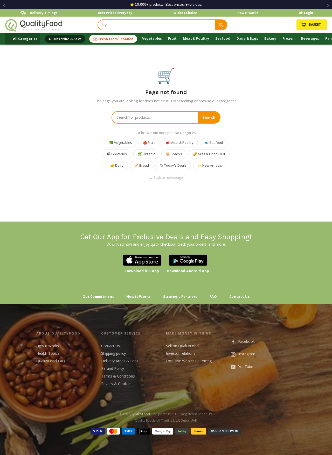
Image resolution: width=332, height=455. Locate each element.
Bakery (270, 38)
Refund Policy (112, 368)
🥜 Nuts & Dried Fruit (209, 154)
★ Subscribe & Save (65, 39)
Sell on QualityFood (182, 345)
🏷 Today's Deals (173, 165)
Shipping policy (113, 353)
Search (209, 117)
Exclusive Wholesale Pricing (189, 360)
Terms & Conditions (118, 376)
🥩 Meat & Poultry (179, 142)
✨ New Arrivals (209, 165)
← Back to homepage (166, 177)
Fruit (172, 38)
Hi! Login (306, 13)
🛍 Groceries (117, 154)
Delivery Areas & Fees (119, 360)
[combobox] (156, 25)
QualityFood (141, 414)
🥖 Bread (141, 165)
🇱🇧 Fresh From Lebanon (113, 39)
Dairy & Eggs (247, 38)
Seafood (222, 38)
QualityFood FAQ (50, 360)
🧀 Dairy (116, 165)
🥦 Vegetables (120, 142)
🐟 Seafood (213, 142)
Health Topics (47, 353)
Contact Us (239, 296)
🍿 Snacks (174, 154)
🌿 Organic (146, 154)
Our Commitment (98, 296)
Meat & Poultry (196, 38)
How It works (248, 13)
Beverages (310, 38)
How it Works (138, 296)
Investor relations (180, 353)
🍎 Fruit (149, 142)
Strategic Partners (180, 296)
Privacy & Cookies (116, 383)
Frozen (288, 38)
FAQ (213, 296)
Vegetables (152, 38)
